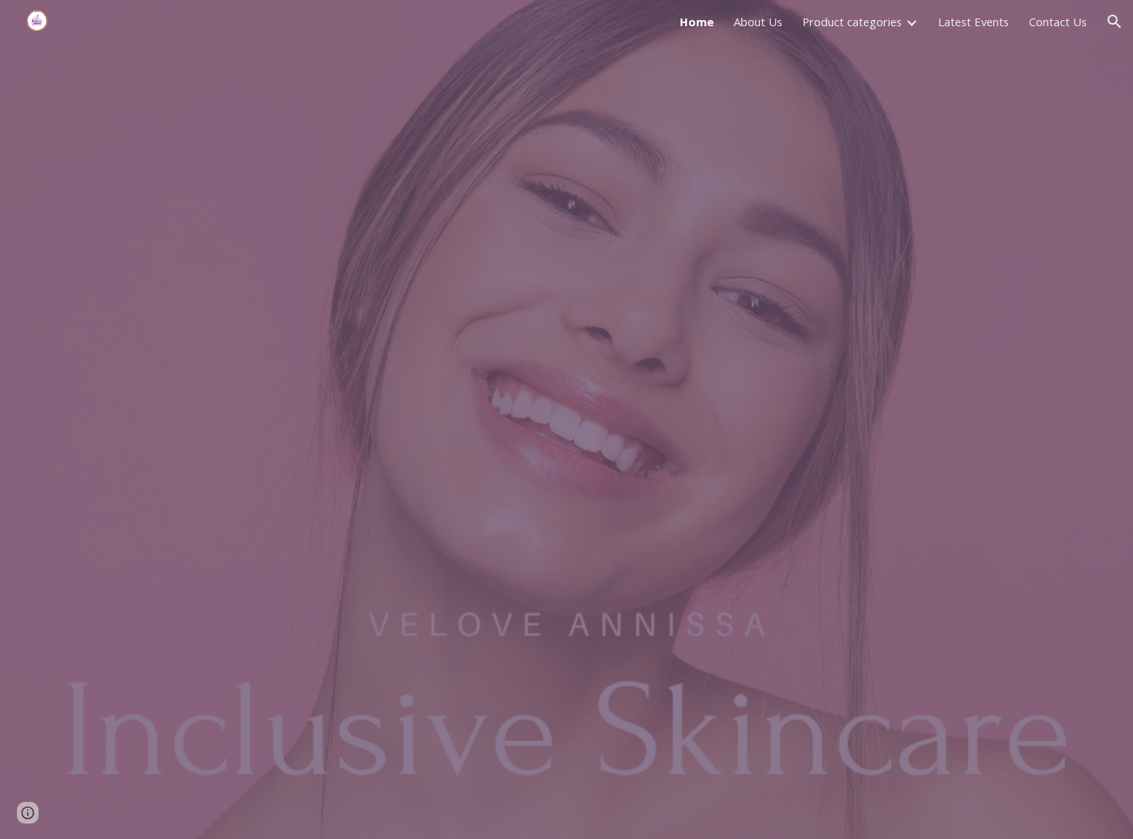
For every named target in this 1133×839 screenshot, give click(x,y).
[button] (1114, 21)
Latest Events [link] (973, 21)
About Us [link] (758, 21)
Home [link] (697, 21)
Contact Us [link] (1058, 21)
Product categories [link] (852, 21)
